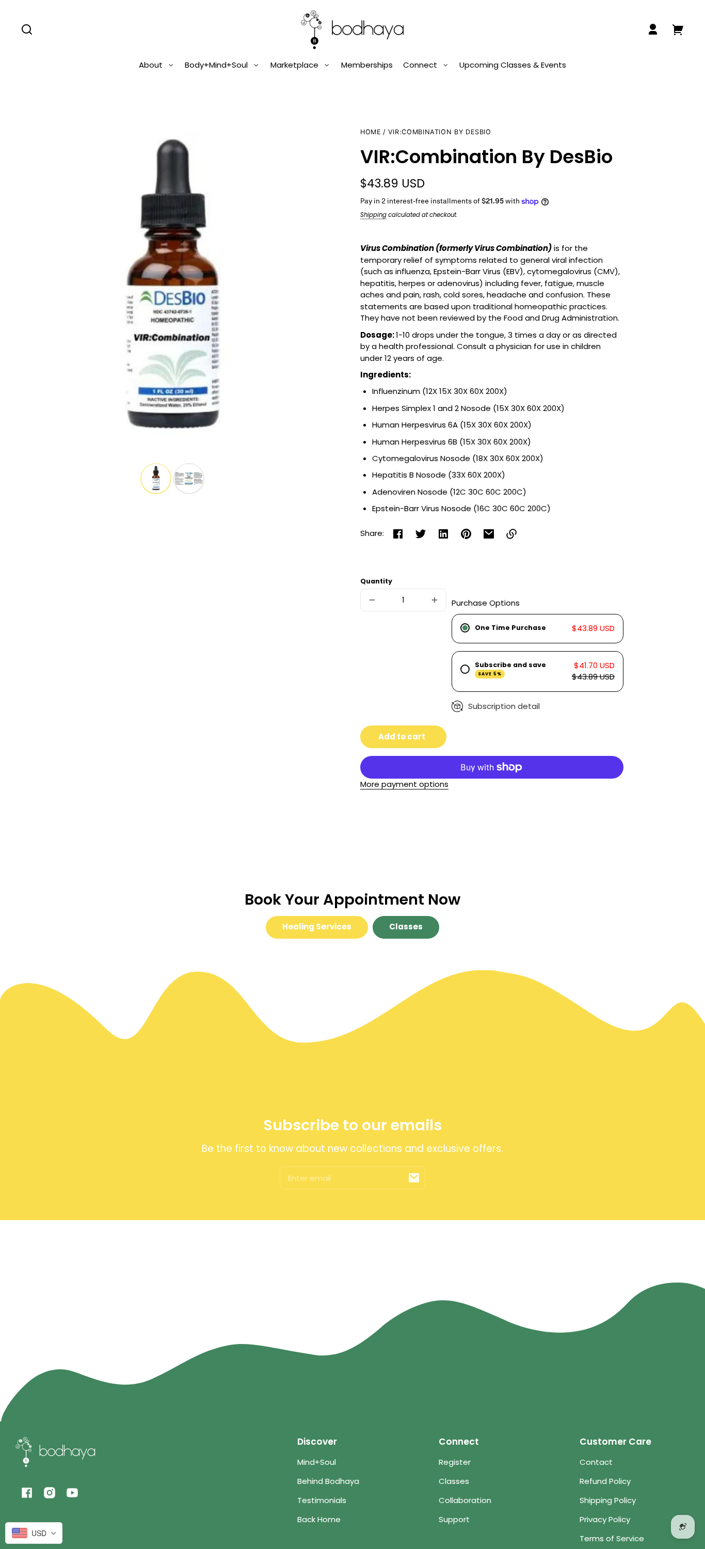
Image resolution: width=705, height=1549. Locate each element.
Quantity (376, 581)
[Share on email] (488, 534)
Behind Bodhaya (328, 1481)
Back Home (319, 1519)
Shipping (373, 215)
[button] (26, 29)
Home (370, 132)
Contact (596, 1462)
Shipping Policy (608, 1500)
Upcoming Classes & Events (512, 64)
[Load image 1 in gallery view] (155, 478)
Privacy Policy (605, 1519)
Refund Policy (605, 1481)
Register (455, 1462)
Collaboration (465, 1500)
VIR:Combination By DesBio (439, 132)
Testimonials (321, 1500)
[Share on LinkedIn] (443, 534)
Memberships (367, 64)
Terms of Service (612, 1538)
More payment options (404, 784)
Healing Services (316, 926)
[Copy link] (511, 534)
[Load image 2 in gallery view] (188, 478)
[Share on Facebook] (398, 534)
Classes (406, 926)
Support (454, 1519)
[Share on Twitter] (420, 534)
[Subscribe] (414, 1177)
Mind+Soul (316, 1462)
